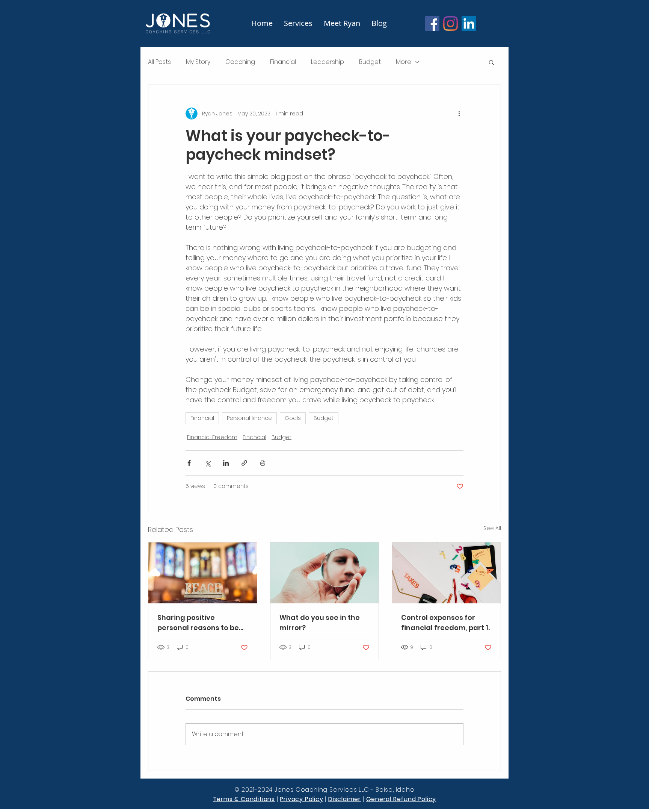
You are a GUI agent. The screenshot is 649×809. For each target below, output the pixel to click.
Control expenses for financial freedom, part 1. (445, 622)
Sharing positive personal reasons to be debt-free (198, 623)
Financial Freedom (212, 437)
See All (492, 528)
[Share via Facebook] (189, 463)
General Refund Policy (401, 799)
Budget (370, 62)
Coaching (240, 62)
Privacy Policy (301, 799)
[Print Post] (262, 463)
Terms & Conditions (244, 799)
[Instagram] (450, 23)
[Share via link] (244, 463)
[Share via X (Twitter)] (207, 463)
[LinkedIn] (469, 23)
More (403, 62)
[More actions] (458, 113)
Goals (293, 418)
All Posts (159, 62)
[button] (491, 62)
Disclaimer (344, 799)
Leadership (327, 62)
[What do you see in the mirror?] (324, 572)
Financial (283, 62)
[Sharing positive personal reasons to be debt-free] (202, 572)
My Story (198, 62)
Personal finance (249, 418)
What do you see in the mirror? (319, 622)
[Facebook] (432, 23)
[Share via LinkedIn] (225, 463)
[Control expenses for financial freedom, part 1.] (446, 572)
